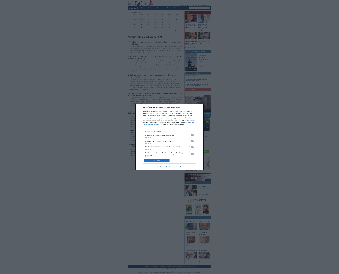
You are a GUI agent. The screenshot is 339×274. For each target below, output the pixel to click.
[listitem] (169, 131)
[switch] (191, 135)
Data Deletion (159, 167)
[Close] (200, 107)
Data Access (169, 167)
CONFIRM (157, 160)
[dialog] (169, 137)
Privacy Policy (179, 167)
